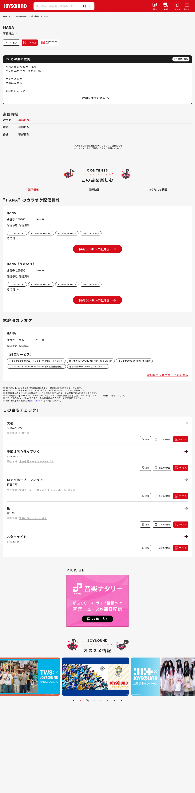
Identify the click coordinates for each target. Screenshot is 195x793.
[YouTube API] (36, 400)
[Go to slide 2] (80, 700)
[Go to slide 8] (121, 700)
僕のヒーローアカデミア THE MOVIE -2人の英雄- (47, 489)
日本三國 (24, 432)
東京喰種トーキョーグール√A (36, 461)
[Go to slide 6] (107, 700)
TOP (5, 16)
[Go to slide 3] (87, 700)
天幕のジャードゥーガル (33, 518)
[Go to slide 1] (73, 700)
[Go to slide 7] (114, 700)
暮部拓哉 (35, 16)
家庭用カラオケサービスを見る (167, 375)
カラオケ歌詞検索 (19, 16)
